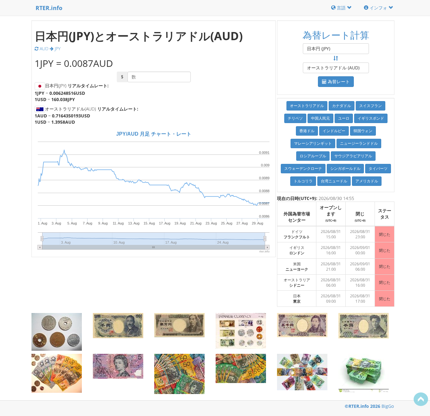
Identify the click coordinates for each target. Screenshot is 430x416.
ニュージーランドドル (359, 143)
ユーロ (343, 118)
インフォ (378, 8)
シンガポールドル (345, 168)
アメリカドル (366, 181)
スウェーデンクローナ (303, 168)
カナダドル (341, 105)
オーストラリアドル (307, 105)
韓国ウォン (363, 130)
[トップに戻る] (420, 399)
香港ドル (306, 130)
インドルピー (334, 130)
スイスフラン (370, 105)
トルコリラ (303, 181)
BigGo (388, 406)
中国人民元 (320, 118)
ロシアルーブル (313, 156)
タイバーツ (378, 168)
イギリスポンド (371, 118)
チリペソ (295, 118)
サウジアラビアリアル (353, 156)
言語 (341, 8)
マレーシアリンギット (313, 143)
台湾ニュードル (334, 181)
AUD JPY (49, 48)
